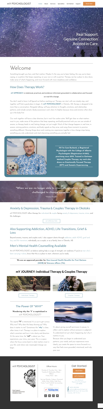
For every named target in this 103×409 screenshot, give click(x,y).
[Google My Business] (57, 395)
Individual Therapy (27, 295)
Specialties (61, 4)
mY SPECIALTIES (51, 221)
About (46, 4)
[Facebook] (45, 395)
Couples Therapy (74, 295)
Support (78, 4)
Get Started (70, 4)
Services (52, 4)
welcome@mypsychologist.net (78, 389)
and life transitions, (21, 241)
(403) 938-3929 (74, 387)
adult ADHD (77, 238)
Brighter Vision (88, 404)
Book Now (89, 3)
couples (54, 213)
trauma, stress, (84, 213)
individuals (45, 213)
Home (40, 4)
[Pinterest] (53, 395)
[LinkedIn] (49, 395)
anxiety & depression (70, 213)
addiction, (68, 238)
